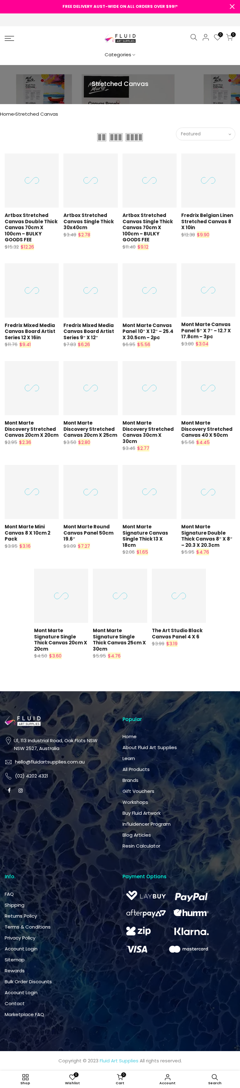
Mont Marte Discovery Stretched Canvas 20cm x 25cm (90, 429)
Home (7, 114)
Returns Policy (21, 916)
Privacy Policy (20, 937)
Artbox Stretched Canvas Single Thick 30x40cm (88, 221)
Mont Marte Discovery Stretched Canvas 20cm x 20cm (31, 429)
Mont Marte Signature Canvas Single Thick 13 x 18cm (145, 535)
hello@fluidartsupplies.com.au (50, 761)
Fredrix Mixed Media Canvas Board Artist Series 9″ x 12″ (88, 331)
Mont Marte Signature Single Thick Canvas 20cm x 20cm (60, 639)
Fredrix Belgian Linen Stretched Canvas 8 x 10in (207, 221)
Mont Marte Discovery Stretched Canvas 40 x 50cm (206, 429)
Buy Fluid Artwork (141, 813)
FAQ (9, 894)
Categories (118, 54)
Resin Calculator (141, 846)
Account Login (21, 948)
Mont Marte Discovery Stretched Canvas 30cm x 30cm (148, 432)
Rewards (15, 970)
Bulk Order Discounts (28, 981)
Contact (15, 1003)
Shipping (14, 905)
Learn (128, 758)
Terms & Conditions (28, 927)
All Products (136, 769)
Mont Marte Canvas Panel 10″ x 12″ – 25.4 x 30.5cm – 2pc (147, 331)
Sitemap (15, 959)
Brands (130, 780)
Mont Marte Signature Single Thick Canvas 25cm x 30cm (119, 639)
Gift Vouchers (138, 791)
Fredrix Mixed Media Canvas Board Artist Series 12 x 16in (30, 331)
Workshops (135, 802)
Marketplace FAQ (24, 1014)
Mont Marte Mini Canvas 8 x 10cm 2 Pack (27, 532)
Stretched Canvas (36, 114)
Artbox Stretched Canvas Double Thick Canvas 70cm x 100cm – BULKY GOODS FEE (31, 227)
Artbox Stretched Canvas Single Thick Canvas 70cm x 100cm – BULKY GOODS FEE (147, 227)
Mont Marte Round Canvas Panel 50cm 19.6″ (88, 532)
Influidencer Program (146, 824)
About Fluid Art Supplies (149, 747)
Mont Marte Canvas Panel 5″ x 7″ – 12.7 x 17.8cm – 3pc (206, 330)
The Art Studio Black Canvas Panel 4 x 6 (177, 633)
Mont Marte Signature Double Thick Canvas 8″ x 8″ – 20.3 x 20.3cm (206, 535)
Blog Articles (136, 835)
